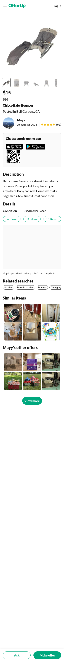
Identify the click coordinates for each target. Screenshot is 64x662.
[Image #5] (46, 82)
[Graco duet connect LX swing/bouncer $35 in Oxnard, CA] (13, 331)
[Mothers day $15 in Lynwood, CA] (32, 381)
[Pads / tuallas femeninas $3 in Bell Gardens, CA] (32, 362)
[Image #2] (16, 82)
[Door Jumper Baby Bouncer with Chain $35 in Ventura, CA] (51, 313)
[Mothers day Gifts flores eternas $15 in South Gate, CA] (13, 381)
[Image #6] (56, 82)
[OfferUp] (17, 6)
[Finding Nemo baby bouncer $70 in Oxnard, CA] (51, 331)
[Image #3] (26, 82)
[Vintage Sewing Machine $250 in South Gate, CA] (51, 381)
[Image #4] (36, 82)
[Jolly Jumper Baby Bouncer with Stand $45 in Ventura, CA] (32, 313)
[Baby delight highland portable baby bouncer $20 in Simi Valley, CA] (32, 331)
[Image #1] (6, 82)
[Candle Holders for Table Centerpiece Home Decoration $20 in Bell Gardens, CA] (13, 362)
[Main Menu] (5, 6)
